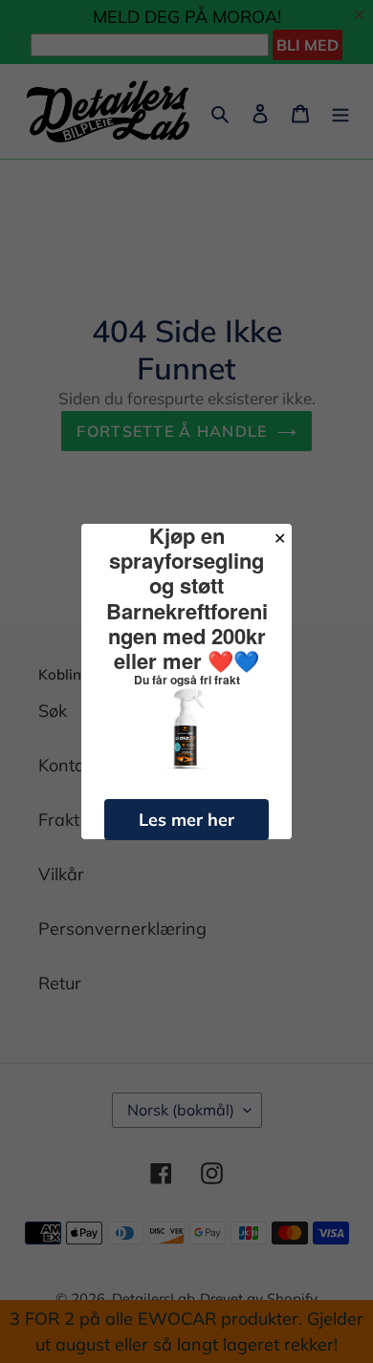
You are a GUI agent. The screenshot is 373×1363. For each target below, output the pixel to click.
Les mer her (186, 820)
